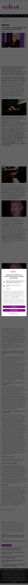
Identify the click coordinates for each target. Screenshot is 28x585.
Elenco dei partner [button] (15, 297)
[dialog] (14, 292)
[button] (14, 289)
